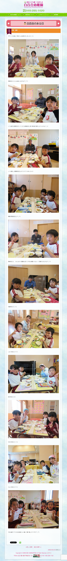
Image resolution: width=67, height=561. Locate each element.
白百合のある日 (51, 549)
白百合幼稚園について (15, 14)
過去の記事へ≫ (37, 547)
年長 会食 (14, 30)
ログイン (49, 552)
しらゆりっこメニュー (44, 14)
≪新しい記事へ (29, 547)
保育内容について (29, 14)
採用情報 (56, 14)
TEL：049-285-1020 (36, 555)
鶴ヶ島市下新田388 (25, 555)
